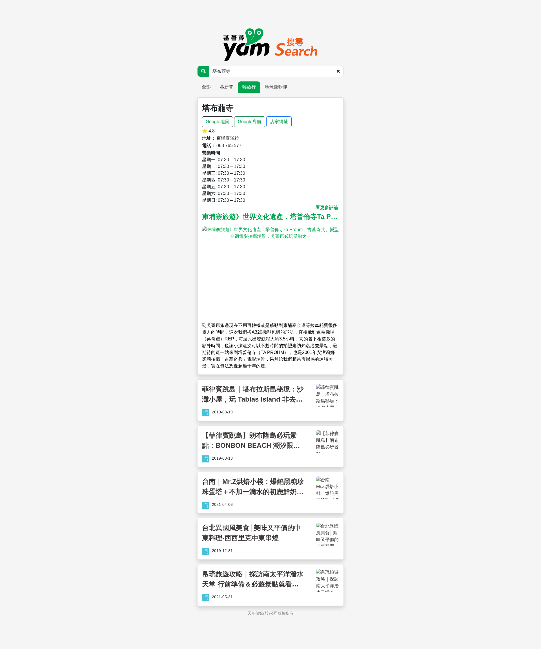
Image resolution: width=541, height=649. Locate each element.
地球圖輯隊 (276, 87)
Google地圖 (217, 121)
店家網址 (279, 121)
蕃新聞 (226, 87)
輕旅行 (249, 87)
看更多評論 (327, 207)
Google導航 (249, 121)
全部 (206, 87)
